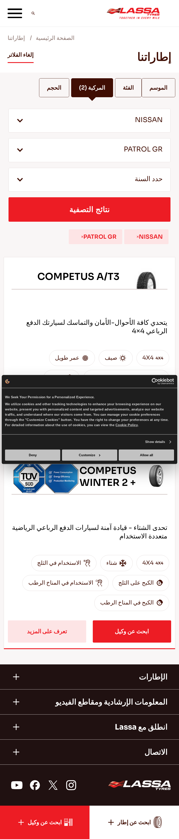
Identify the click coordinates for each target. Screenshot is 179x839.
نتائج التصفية (89, 209)
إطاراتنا (16, 38)
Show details (155, 442)
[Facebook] (34, 785)
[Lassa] (133, 13)
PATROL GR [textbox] (143, 149)
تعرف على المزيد (47, 631)
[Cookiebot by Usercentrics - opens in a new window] (155, 381)
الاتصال (156, 752)
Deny (33, 455)
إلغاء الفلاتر (21, 54)
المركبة (92, 87)
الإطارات (153, 677)
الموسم (158, 87)
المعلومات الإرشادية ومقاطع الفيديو (111, 702)
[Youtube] (16, 785)
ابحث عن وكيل (132, 631)
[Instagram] (71, 785)
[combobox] (89, 121)
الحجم (54, 87)
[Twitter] (53, 785)
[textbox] (89, 180)
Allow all (146, 455)
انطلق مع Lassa (141, 727)
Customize (87, 455)
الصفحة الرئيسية (55, 38)
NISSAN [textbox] (149, 120)
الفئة (128, 87)
